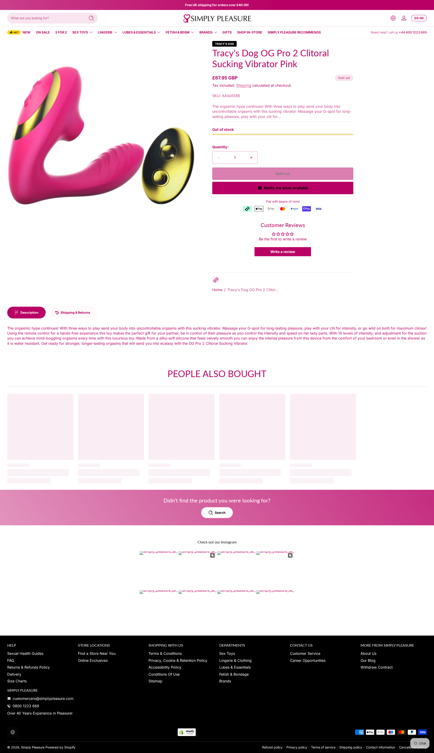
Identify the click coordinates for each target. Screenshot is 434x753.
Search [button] (220, 512)
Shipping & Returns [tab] (75, 312)
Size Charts (17, 681)
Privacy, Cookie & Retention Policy (178, 660)
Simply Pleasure (33, 747)
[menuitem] (40, 653)
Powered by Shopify (60, 747)
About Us (368, 653)
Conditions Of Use (164, 674)
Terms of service (323, 747)
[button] (393, 18)
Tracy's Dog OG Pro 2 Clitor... (253, 289)
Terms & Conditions (165, 653)
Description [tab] (29, 312)
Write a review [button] (282, 251)
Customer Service (305, 653)
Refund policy (272, 747)
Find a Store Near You (97, 653)
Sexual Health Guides (25, 653)
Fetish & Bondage (234, 674)
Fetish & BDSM (177, 32)
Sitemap (155, 681)
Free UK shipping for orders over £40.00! (217, 5)
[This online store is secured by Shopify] (187, 732)
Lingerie (105, 32)
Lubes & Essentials (139, 32)
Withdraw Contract (377, 667)
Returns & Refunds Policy (28, 667)
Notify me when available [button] (286, 188)
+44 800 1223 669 (413, 32)
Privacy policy (296, 747)
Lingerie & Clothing (235, 660)
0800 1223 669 (26, 706)
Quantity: (220, 147)
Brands (205, 32)
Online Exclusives (93, 660)
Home (217, 289)
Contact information (380, 747)
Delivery (14, 674)
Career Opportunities (308, 660)
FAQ (10, 660)
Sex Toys (80, 32)
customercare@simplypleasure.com (43, 698)
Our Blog (368, 660)
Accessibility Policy (165, 667)
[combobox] (45, 18)
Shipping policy (350, 747)
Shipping (243, 85)
